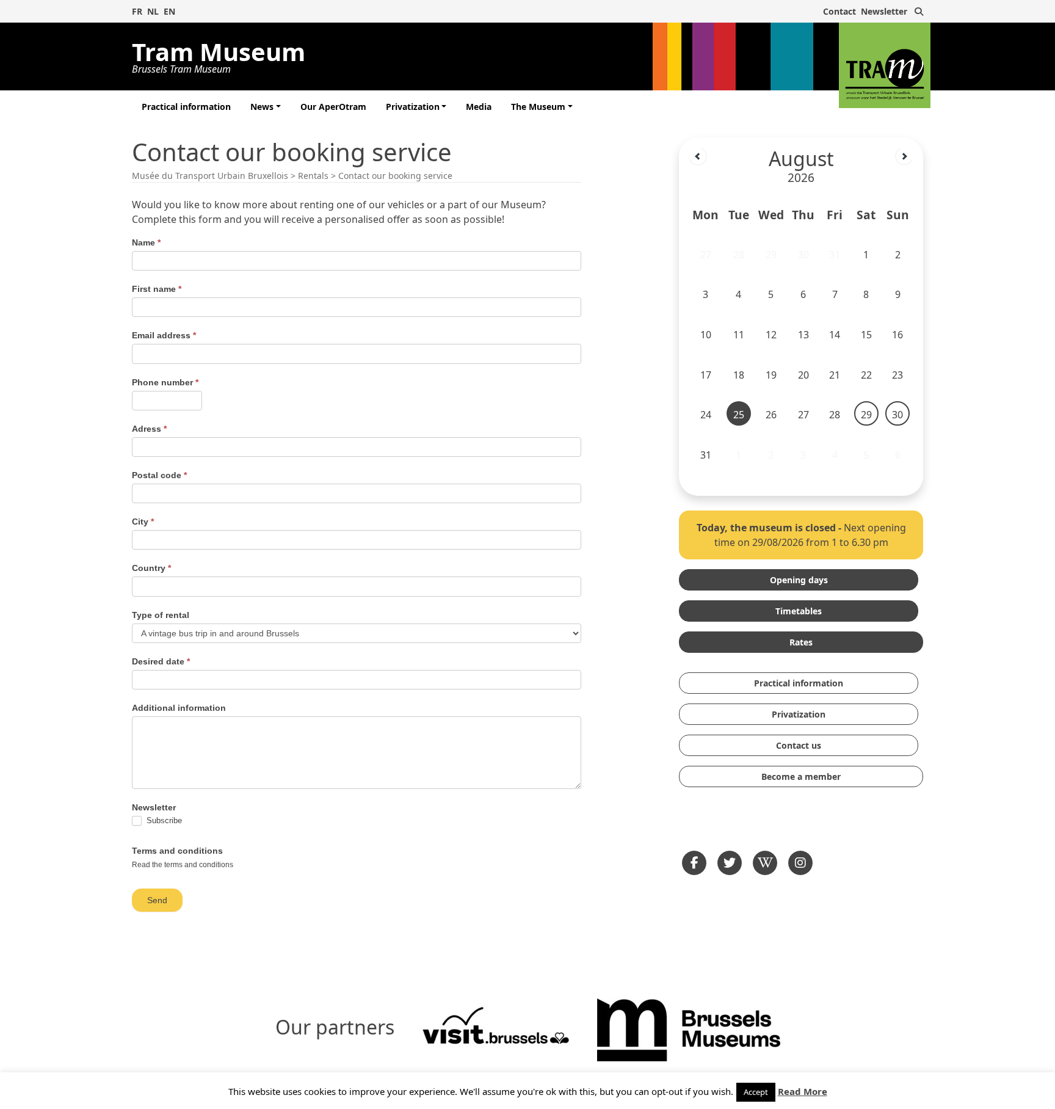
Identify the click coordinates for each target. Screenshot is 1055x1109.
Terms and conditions (177, 851)
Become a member (801, 776)
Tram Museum (218, 54)
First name (156, 289)
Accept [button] (756, 1091)
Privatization (413, 106)
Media (478, 106)
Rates (801, 642)
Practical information (186, 106)
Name (146, 242)
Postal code (159, 475)
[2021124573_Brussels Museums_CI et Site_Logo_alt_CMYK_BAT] (688, 1028)
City (143, 521)
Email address (164, 335)
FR (137, 11)
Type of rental (160, 615)
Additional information (179, 708)
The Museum (538, 106)
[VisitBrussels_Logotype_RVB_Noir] (495, 1028)
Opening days (799, 580)
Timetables (798, 611)
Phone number (165, 382)
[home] (884, 65)
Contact (839, 11)
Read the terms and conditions (182, 864)
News (262, 106)
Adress (149, 429)
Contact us (798, 745)
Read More (802, 1091)
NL (153, 11)
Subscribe (163, 820)
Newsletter (884, 11)
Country (151, 568)
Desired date (161, 661)
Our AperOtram (333, 106)
